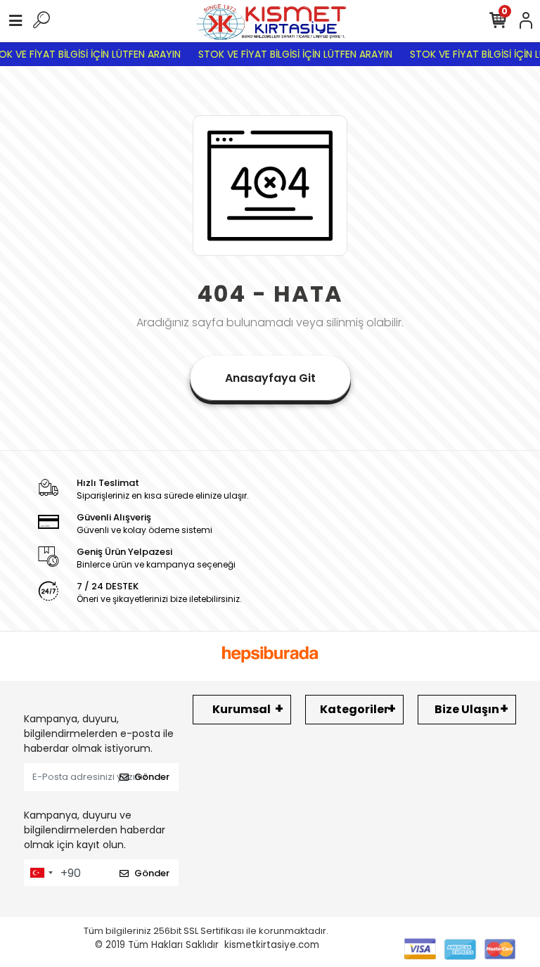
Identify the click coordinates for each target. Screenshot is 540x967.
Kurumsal (241, 709)
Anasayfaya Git (270, 378)
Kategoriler (354, 709)
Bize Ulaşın (467, 709)
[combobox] (41, 872)
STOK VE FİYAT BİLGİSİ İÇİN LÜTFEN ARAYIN (290, 54)
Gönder (151, 776)
